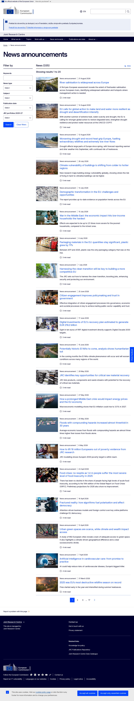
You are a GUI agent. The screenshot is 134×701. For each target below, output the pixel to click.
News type (7, 83)
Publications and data (77, 39)
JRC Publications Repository (79, 650)
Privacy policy (65, 679)
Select (7, 88)
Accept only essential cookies (113, 693)
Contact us (59, 675)
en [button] (84, 11)
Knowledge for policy (77, 645)
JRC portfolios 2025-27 (13, 113)
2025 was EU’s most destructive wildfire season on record (90, 582)
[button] (16, 611)
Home (5, 39)
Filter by (8, 65)
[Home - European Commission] (20, 10)
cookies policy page (43, 692)
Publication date (10, 103)
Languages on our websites (36, 679)
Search (8, 124)
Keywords (7, 73)
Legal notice (78, 679)
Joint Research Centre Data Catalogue (83, 654)
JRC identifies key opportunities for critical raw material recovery (94, 375)
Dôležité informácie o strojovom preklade (42, 28)
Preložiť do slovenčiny (17, 28)
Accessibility (91, 679)
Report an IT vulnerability (12, 679)
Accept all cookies (87, 693)
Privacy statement (75, 630)
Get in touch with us (76, 626)
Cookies (53, 679)
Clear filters (21, 124)
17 (89, 600)
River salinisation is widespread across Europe (84, 82)
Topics (28, 39)
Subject (6, 93)
